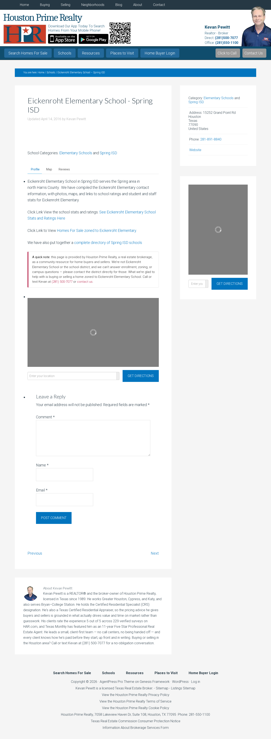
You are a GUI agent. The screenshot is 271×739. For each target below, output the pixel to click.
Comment (45, 417)
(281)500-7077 (226, 38)
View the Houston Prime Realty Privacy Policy (135, 695)
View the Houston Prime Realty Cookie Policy (135, 708)
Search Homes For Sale (27, 53)
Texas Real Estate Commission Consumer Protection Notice (135, 721)
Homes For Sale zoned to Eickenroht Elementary (96, 230)
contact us (85, 282)
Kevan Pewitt (217, 27)
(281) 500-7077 (62, 282)
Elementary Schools (75, 153)
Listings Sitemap (183, 688)
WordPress (180, 682)
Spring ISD (108, 153)
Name (42, 465)
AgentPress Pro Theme (117, 682)
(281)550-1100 (226, 43)
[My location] (118, 376)
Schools (64, 53)
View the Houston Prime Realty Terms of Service (135, 701)
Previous (35, 553)
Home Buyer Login (160, 53)
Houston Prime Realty (77, 715)
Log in (195, 682)
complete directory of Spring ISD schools (108, 242)
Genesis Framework (155, 682)
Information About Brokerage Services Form (135, 728)
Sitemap (162, 688)
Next (155, 553)
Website (195, 150)
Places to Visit (122, 53)
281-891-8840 (210, 139)
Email (41, 490)
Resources (91, 53)
